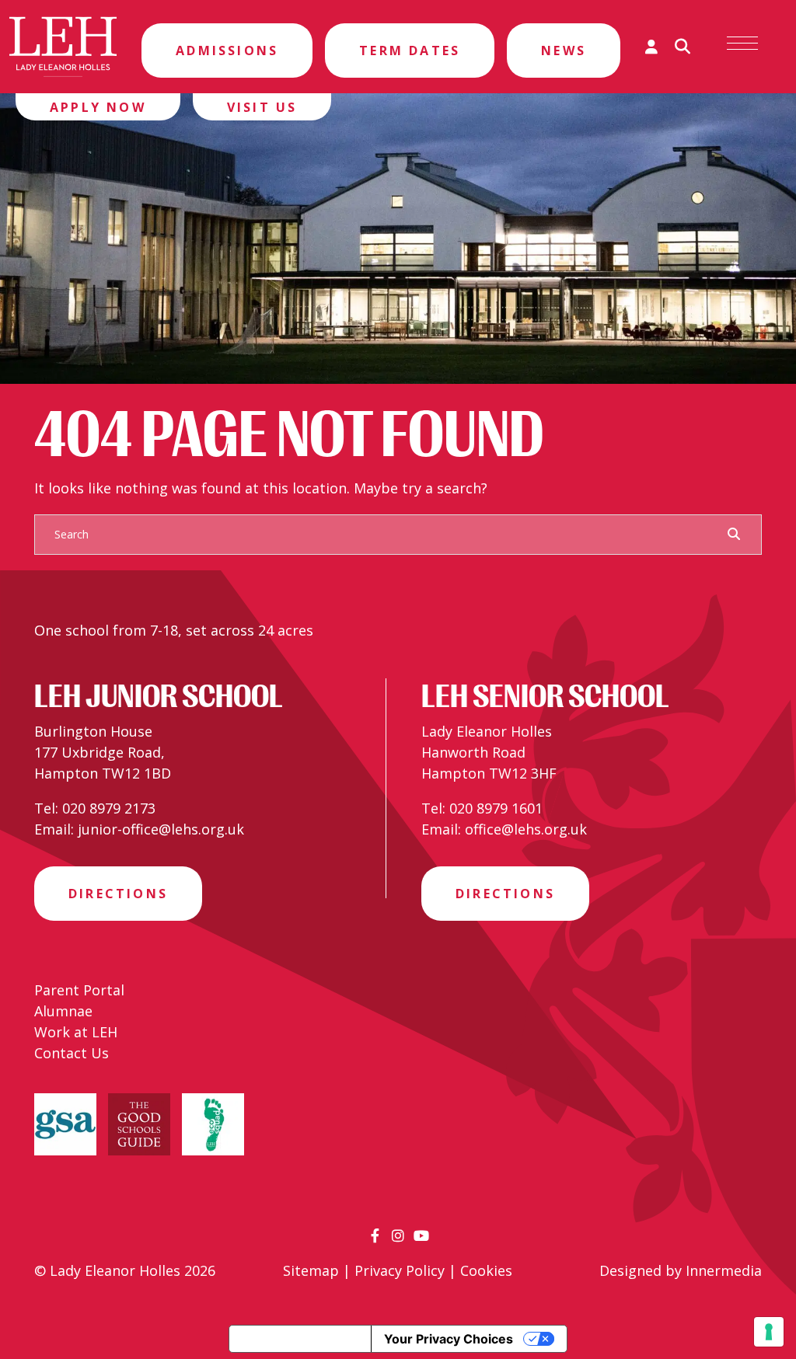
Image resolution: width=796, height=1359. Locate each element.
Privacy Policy (399, 1270)
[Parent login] (651, 46)
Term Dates (409, 50)
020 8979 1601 (496, 808)
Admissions (227, 50)
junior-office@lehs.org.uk (161, 829)
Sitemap (311, 1270)
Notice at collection (300, 1339)
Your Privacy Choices (448, 1339)
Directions (118, 893)
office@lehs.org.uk (526, 829)
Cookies (486, 1270)
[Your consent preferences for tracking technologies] (769, 1332)
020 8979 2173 (108, 808)
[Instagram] (398, 1235)
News (563, 50)
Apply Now (98, 107)
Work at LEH (75, 1032)
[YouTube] (421, 1235)
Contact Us (71, 1053)
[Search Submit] (733, 534)
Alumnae (63, 1011)
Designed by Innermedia (680, 1270)
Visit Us (262, 107)
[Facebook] (375, 1235)
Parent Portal (79, 990)
